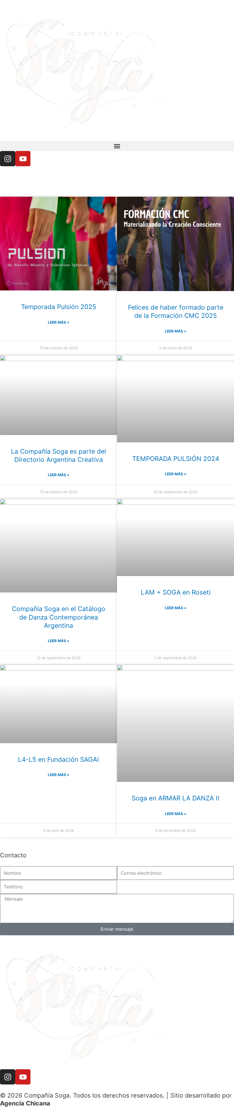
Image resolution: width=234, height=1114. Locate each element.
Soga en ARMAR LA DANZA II (175, 798)
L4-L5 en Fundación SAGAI (58, 759)
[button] (117, 146)
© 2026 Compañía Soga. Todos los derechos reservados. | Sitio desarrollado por (116, 1095)
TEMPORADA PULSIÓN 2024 (175, 458)
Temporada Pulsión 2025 (58, 307)
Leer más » (58, 322)
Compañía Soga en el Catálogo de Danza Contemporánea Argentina (58, 617)
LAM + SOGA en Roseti (176, 592)
